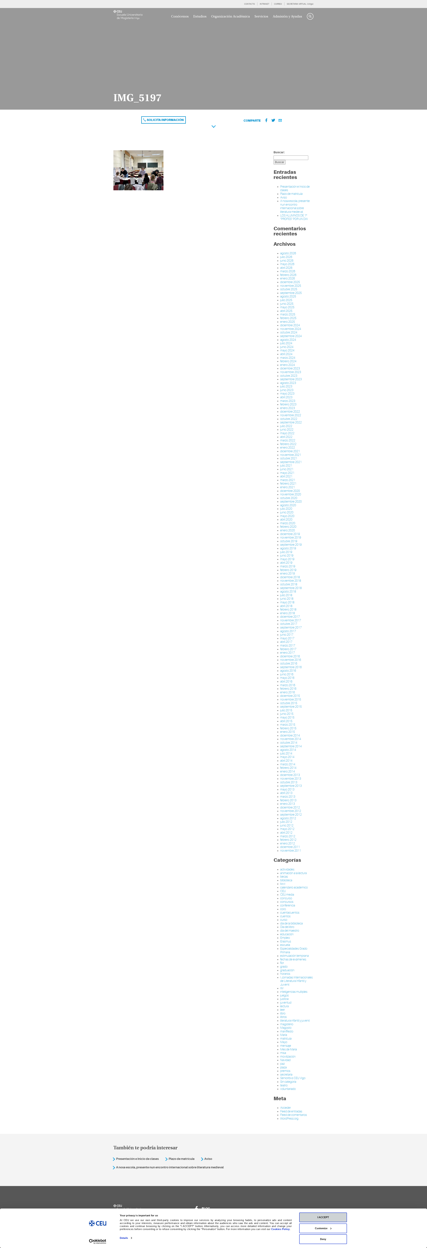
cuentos (285, 916)
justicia (284, 999)
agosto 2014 (288, 749)
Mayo (283, 1042)
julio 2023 (286, 386)
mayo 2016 (287, 677)
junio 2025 (286, 303)
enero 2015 (287, 731)
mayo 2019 (287, 559)
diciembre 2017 (290, 616)
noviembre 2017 (290, 620)
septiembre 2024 (291, 336)
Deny (323, 1239)
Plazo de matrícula (291, 193)
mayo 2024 (287, 350)
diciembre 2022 (290, 411)
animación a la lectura (293, 873)
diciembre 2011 (290, 847)
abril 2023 (286, 397)
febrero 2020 (288, 526)
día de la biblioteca (291, 923)
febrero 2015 (288, 728)
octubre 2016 (288, 663)
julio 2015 (286, 710)
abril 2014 (286, 760)
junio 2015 (286, 713)
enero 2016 (287, 692)
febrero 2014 (288, 767)
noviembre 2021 (290, 455)
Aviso (283, 197)
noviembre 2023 (290, 372)
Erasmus (285, 941)
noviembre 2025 (290, 285)
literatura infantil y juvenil (295, 1020)
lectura (284, 1006)
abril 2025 (286, 311)
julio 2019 (286, 552)
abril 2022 (286, 437)
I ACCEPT (323, 1217)
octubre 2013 (288, 782)
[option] (213, 59)
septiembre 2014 (291, 746)
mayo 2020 (287, 516)
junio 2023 (286, 390)
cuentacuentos (289, 912)
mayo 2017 (287, 638)
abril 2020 (286, 519)
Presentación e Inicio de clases (137, 1159)
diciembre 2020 (290, 491)
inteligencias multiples (293, 991)
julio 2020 (286, 508)
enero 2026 (287, 278)
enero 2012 (287, 843)
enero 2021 (287, 487)
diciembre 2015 (290, 695)
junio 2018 (286, 598)
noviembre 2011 (290, 850)
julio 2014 (286, 753)
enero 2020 (287, 530)
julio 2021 (286, 465)
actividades (287, 869)
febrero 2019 (288, 570)
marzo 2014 (287, 764)
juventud (285, 1002)
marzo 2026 (287, 271)
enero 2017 (287, 652)
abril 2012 (286, 832)
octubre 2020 (288, 498)
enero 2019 (287, 573)
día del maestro (289, 930)
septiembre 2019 (291, 544)
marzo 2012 (287, 836)
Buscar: (279, 152)
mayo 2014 (287, 757)
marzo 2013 (287, 796)
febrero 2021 (288, 483)
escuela (285, 945)
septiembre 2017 (291, 627)
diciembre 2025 (290, 282)
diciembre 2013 (290, 775)
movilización (288, 1056)
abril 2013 (286, 793)
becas (284, 876)
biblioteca (286, 880)
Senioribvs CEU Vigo (292, 1078)
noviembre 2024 (290, 329)
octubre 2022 (288, 419)
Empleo (285, 937)
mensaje (285, 1045)
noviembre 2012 (290, 811)
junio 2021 (286, 469)
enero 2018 (287, 613)
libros (283, 1017)
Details (124, 1238)
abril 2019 (286, 562)
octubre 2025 (288, 289)
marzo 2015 (287, 724)
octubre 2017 (288, 623)
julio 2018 (286, 595)
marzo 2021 (287, 480)
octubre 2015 (288, 703)
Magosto (285, 1027)
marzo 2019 (287, 566)
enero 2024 (287, 365)
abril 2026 (286, 267)
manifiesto (286, 1031)
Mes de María (288, 1049)
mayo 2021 (287, 473)
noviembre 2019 (290, 537)
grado (284, 966)
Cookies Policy (280, 1229)
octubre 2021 (288, 458)
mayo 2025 (287, 307)
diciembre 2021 (290, 451)
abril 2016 (286, 681)
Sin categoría (288, 1081)
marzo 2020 (287, 523)
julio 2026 (286, 257)
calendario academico (294, 887)
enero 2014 (287, 771)
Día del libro (287, 927)
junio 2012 (286, 825)
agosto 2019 (288, 548)
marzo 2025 (287, 314)
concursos (286, 901)
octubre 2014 (288, 742)
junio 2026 (286, 260)
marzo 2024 (287, 357)
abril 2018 (286, 606)
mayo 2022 (287, 433)
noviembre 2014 (290, 739)
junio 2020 (286, 512)
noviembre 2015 (290, 699)
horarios (285, 973)
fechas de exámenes (293, 959)
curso (283, 919)
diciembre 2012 (290, 807)
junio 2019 (286, 555)
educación (287, 934)
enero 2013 (287, 803)
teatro (284, 1085)
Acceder (285, 1107)
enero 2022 (287, 447)
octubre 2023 (288, 375)
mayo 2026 (287, 264)
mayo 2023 (287, 393)
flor (282, 963)
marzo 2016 (287, 685)
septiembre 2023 (291, 379)
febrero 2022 (288, 444)
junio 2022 (286, 429)
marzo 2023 (287, 401)
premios (285, 1071)
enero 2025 (287, 321)
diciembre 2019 (290, 534)
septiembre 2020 (291, 501)
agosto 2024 (288, 339)
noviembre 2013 (290, 778)
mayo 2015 (287, 717)
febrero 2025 (288, 318)
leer (282, 1009)
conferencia (287, 905)
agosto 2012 (288, 818)
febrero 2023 (288, 404)
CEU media (287, 894)
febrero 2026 (288, 275)
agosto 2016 (288, 670)
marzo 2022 (287, 440)
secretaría (286, 1074)
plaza (283, 1067)
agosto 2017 (288, 631)
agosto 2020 (288, 505)
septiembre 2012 (291, 814)
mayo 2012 (287, 829)
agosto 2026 (288, 253)
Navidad (285, 1060)
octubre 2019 (288, 541)
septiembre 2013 (291, 785)
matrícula (286, 1038)
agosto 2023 (288, 383)
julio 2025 (286, 300)
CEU (283, 891)
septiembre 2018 (291, 588)
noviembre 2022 (290, 415)
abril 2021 (286, 476)
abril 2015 (286, 721)
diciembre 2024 (290, 325)
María (283, 1035)
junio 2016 (286, 674)
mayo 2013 (287, 789)
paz (282, 1063)
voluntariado (288, 1089)
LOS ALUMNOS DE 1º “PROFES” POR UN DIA (294, 217)
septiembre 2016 (291, 667)
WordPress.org (289, 1118)
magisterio (286, 1024)
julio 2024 (286, 343)
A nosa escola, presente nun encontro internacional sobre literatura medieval (295, 206)
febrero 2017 (288, 649)
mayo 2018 (287, 602)
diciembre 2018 (290, 577)
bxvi (282, 883)
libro (282, 1013)
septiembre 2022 (291, 422)
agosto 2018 (288, 591)
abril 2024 (286, 354)
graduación (287, 970)
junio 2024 (286, 347)
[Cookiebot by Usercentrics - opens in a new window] (97, 1241)
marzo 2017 (287, 645)
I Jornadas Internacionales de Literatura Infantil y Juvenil (296, 981)
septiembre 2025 (291, 293)
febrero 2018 (288, 609)
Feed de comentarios (293, 1115)
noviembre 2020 (290, 494)
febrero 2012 (288, 839)
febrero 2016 (288, 688)
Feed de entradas (291, 1111)
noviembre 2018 (290, 580)
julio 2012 (286, 821)
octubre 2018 (288, 584)
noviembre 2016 (290, 659)
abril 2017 (286, 641)
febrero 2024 (288, 361)
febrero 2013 (288, 800)
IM (281, 988)
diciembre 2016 (290, 656)
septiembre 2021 (291, 462)
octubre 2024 (288, 332)
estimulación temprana (294, 955)
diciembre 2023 (290, 368)
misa (283, 1053)
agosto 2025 (288, 296)
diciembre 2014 (290, 735)
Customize (321, 1228)
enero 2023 (287, 408)
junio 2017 (286, 634)
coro (283, 909)
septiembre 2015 (291, 706)
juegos (284, 995)
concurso (286, 898)
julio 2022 (286, 426)
